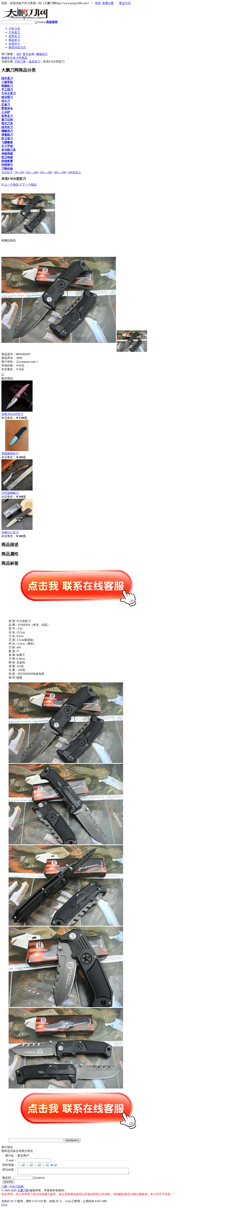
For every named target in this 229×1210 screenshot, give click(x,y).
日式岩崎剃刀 (10, 492)
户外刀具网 (16, 1186)
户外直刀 (14, 32)
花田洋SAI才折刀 (12, 414)
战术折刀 (34, 61)
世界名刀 (14, 36)
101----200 (32, 172)
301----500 (60, 172)
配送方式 (125, 3)
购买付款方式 (17, 47)
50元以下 (7, 172)
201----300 (46, 172)
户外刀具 (14, 28)
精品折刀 (14, 39)
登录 (98, 3)
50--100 (19, 172)
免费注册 (108, 3)
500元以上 (74, 172)
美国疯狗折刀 (10, 453)
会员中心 (14, 43)
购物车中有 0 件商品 (14, 57)
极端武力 (42, 54)
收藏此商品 (8, 240)
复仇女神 (28, 54)
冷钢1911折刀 (10, 532)
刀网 (4, 1186)
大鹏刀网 (23, 1190)
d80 (18, 54)
